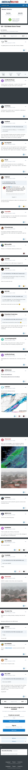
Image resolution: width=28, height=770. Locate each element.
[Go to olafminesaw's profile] (2, 370)
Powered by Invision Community (14, 763)
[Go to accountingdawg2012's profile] (2, 339)
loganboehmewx (15, 20)
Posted (10, 42)
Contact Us (19, 762)
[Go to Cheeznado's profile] (2, 440)
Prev (4, 36)
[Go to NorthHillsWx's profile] (2, 541)
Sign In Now (14, 730)
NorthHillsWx (19, 560)
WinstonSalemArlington (7, 183)
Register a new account (14, 721)
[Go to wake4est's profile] (2, 387)
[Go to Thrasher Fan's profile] (2, 612)
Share (14, 738)
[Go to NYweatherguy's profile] (2, 228)
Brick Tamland (19, 273)
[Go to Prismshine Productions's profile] (2, 315)
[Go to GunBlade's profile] (2, 122)
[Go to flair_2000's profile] (2, 674)
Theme (14, 762)
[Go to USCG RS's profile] (2, 269)
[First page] (2, 36)
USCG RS (18, 319)
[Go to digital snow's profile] (2, 514)
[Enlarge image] (14, 191)
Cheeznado (18, 126)
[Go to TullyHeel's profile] (2, 177)
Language (8, 762)
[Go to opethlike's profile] (2, 259)
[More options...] (25, 42)
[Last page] (26, 36)
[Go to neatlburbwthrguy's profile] (2, 80)
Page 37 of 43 (14, 36)
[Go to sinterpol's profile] (2, 627)
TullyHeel (4, 30)
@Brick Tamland (8, 648)
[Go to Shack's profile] (2, 160)
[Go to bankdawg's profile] (2, 106)
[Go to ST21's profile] (2, 660)
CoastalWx (18, 296)
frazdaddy (18, 631)
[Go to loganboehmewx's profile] (9, 19)
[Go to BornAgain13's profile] (2, 143)
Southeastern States (13, 31)
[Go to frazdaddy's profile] (2, 556)
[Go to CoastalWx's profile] (2, 212)
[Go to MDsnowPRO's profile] (2, 245)
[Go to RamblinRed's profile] (2, 528)
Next (23, 36)
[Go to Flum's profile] (2, 42)
